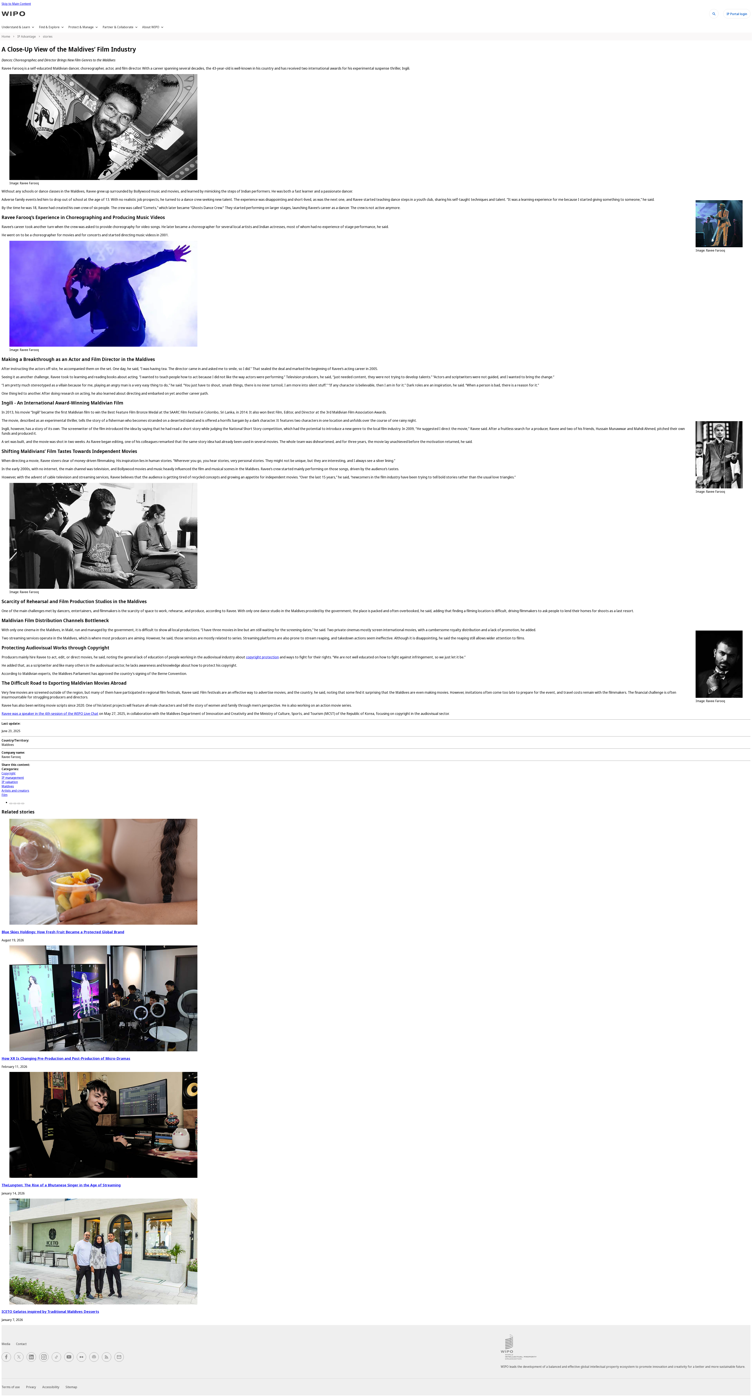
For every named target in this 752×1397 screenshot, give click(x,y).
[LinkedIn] (18, 803)
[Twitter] (14, 803)
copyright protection (262, 657)
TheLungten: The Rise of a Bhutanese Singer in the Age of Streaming (61, 1184)
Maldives (8, 786)
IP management (13, 777)
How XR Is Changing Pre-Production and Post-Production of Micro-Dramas (66, 1058)
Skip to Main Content (16, 4)
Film (4, 795)
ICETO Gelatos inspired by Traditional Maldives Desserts (50, 1311)
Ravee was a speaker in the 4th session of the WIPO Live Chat (50, 713)
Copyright (8, 773)
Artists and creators (15, 790)
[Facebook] (11, 803)
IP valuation (10, 782)
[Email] (22, 803)
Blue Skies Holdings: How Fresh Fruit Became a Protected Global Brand (63, 931)
